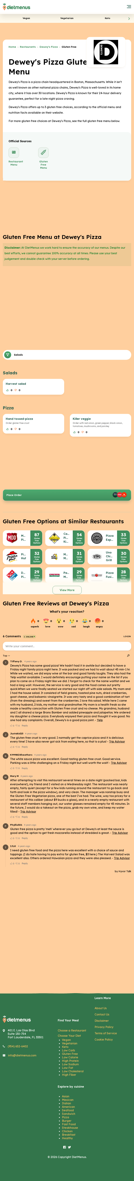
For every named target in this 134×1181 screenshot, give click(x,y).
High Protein (70, 1060)
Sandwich (68, 1113)
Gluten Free (70, 1054)
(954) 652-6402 (18, 1046)
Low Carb (68, 1050)
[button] (129, 18)
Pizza (65, 1117)
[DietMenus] (16, 6)
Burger (66, 1120)
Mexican (67, 1100)
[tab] (26, 18)
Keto (65, 1047)
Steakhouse (70, 1127)
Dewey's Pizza (49, 46)
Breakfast (68, 1134)
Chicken (67, 1131)
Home (12, 46)
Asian (65, 1096)
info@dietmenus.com (22, 1055)
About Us (101, 1008)
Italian (66, 1103)
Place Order (14, 495)
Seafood (68, 1110)
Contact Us (102, 1014)
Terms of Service (106, 1033)
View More (67, 590)
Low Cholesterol (73, 1071)
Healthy (67, 1138)
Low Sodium (70, 1064)
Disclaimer (102, 1020)
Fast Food (69, 1124)
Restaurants (28, 46)
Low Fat (67, 1067)
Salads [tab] (18, 354)
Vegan (66, 1040)
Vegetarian (69, 1043)
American (68, 1107)
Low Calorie (70, 1057)
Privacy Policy (104, 1027)
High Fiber (69, 1074)
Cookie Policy (104, 1039)
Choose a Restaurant (72, 1030)
